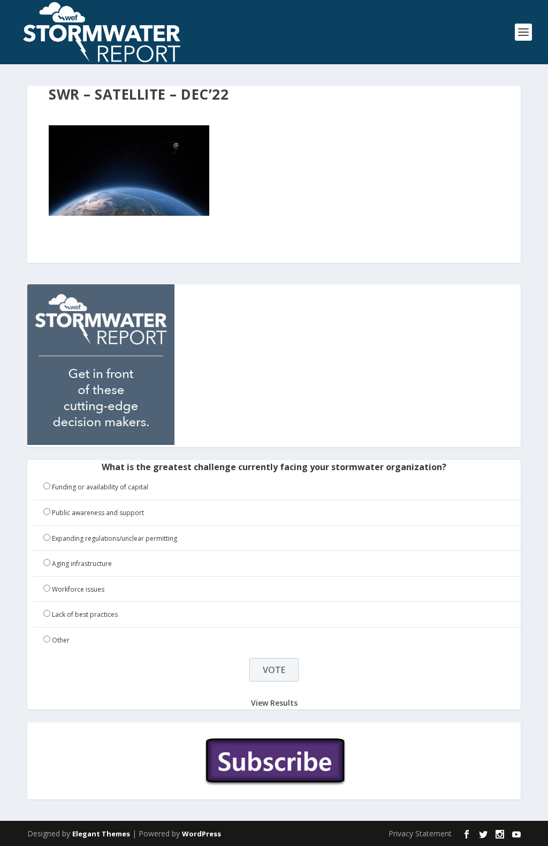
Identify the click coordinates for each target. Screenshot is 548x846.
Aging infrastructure (82, 563)
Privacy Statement (420, 833)
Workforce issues (78, 589)
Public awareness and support (98, 512)
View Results (274, 703)
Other (61, 640)
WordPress (201, 834)
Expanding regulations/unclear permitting (114, 538)
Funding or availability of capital (100, 487)
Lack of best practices (85, 614)
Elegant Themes (101, 834)
